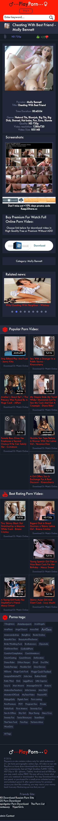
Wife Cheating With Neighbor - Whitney (27, 305)
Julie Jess (28, 676)
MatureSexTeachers (13, 690)
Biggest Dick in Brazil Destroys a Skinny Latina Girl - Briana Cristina (42, 526)
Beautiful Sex (10, 640)
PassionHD (42, 695)
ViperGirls (18, 807)
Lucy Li (7, 686)
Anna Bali (34, 630)
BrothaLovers (30, 644)
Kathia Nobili (40, 676)
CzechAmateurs (32, 653)
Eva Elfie (44, 662)
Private (43, 704)
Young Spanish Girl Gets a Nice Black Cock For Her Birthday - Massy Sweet (43, 565)
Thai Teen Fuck (10, 722)
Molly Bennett (34, 261)
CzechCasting (10, 658)
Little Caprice (41, 681)
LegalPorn (28, 681)
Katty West (9, 681)
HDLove (7, 672)
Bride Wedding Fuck (13, 644)
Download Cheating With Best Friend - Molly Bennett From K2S (41, 247)
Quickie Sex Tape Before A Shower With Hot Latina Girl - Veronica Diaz (43, 441)
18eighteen (9, 624)
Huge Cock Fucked (41, 672)
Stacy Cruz (47, 713)
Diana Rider (9, 662)
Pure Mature (21, 709)
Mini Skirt (43, 690)
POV (21, 704)
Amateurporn (24, 624)
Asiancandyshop (11, 635)
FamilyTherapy (10, 667)
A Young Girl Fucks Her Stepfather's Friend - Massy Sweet (12, 603)
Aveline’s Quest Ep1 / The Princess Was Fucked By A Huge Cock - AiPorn (14, 400)
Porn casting (36, 699)
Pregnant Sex (31, 704)
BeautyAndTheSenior (28, 640)
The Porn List (37, 804)
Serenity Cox (36, 709)
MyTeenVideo (28, 695)
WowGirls (8, 727)
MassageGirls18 (34, 686)
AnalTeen (8, 630)
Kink (18, 681)
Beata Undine (39, 635)
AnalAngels (39, 624)
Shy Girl (22, 713)
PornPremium (10, 704)
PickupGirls (9, 699)
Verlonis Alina (37, 722)
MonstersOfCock (11, 695)
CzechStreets (25, 658)
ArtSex (46, 629)
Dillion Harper (24, 662)
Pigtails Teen (23, 699)
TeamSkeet (39, 718)
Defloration (39, 658)
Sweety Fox (9, 718)
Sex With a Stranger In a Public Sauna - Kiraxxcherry (42, 362)
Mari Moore (18, 686)
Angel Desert (21, 630)
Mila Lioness (30, 690)
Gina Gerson (39, 667)
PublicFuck (8, 709)
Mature (47, 686)
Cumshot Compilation (13, 653)
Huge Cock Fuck (21, 672)
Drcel (35, 662)
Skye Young (34, 713)
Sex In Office (10, 713)
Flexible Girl (25, 667)
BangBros (26, 635)
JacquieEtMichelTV (12, 676)
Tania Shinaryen (24, 718)
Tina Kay (24, 722)
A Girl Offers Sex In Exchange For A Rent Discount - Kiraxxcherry (42, 479)
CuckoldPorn (27, 649)
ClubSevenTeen (11, 649)
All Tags (7, 734)
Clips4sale (43, 644)
